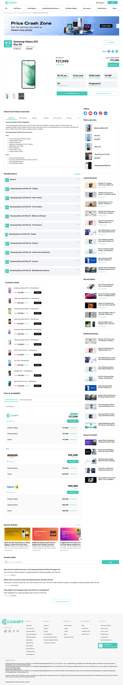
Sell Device (66, 621)
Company (46, 621)
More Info (102, 621)
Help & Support (85, 621)
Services (28, 621)
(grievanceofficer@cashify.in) (13, 669)
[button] (113, 2)
